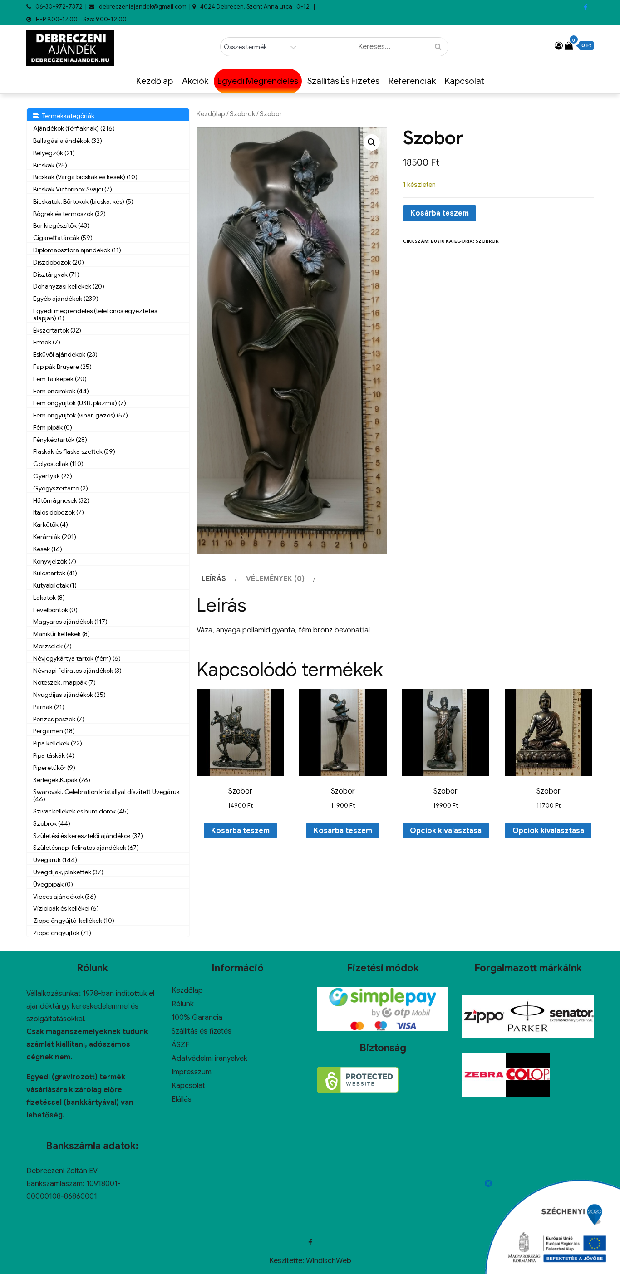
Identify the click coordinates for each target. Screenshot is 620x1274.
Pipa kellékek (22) (57, 743)
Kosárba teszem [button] (240, 830)
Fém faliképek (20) (60, 379)
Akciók (195, 81)
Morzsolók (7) (52, 646)
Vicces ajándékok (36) (64, 896)
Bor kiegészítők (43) (61, 225)
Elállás (182, 1099)
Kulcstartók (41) (55, 573)
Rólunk (183, 1004)
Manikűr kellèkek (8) (61, 634)
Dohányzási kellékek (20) (68, 286)
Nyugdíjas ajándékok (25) (69, 695)
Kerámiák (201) (54, 537)
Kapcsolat (464, 81)
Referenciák (412, 81)
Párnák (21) (48, 707)
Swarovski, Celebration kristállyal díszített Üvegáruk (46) (106, 795)
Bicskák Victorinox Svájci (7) (72, 189)
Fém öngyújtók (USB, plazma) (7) (79, 403)
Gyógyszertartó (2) (60, 488)
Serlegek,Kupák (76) (61, 780)
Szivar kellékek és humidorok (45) (81, 811)
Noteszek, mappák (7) (64, 682)
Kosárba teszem (439, 213)
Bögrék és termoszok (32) (69, 214)
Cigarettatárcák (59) (63, 238)
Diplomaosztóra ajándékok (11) (77, 250)
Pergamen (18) (54, 731)
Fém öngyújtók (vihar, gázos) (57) (80, 415)
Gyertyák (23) (52, 476)
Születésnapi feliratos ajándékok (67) (86, 847)
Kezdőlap (154, 81)
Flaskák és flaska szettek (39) (74, 451)
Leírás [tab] (214, 578)
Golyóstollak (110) (58, 464)
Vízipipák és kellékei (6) (66, 908)
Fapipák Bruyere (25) (62, 367)
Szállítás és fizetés (343, 81)
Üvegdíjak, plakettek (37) (68, 872)
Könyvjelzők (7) (54, 561)
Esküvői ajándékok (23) (65, 354)
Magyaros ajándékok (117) (70, 621)
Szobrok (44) (51, 823)
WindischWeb (328, 1260)
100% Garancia (197, 1017)
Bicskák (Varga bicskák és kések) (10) (85, 177)
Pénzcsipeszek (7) (58, 719)
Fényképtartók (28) (60, 440)
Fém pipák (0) (52, 427)
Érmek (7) (46, 342)
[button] (372, 142)
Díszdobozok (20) (58, 262)
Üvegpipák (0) (53, 884)
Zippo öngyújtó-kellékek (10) (73, 920)
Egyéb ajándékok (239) (65, 298)
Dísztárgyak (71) (56, 274)
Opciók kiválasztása (446, 830)
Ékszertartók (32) (57, 330)
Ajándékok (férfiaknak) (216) (74, 128)
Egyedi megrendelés (257, 81)
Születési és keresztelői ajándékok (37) (88, 836)
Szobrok (242, 114)
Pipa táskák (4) (53, 755)
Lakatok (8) (49, 597)
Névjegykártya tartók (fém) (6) (77, 658)
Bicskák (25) (50, 165)
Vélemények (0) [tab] (275, 578)
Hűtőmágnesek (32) (61, 500)
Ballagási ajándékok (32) (67, 141)
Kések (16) (47, 549)
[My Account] (559, 46)
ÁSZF (180, 1044)
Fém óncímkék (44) (61, 391)
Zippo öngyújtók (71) (62, 933)
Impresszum (192, 1072)
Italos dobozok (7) (58, 512)
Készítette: (287, 1260)
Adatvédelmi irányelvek (209, 1058)
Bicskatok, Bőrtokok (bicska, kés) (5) (83, 201)
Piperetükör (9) (54, 768)
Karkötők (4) (50, 524)
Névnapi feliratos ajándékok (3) (77, 670)
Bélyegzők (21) (54, 153)
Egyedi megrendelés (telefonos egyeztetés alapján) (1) (95, 314)
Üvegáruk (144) (55, 860)
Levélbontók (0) (55, 610)
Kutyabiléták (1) (55, 585)
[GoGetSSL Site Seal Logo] (358, 1080)
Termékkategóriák (66, 116)
